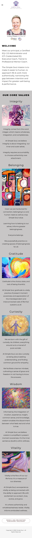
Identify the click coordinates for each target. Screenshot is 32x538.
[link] (16, 5)
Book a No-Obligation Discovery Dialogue (16, 520)
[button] (3, 5)
